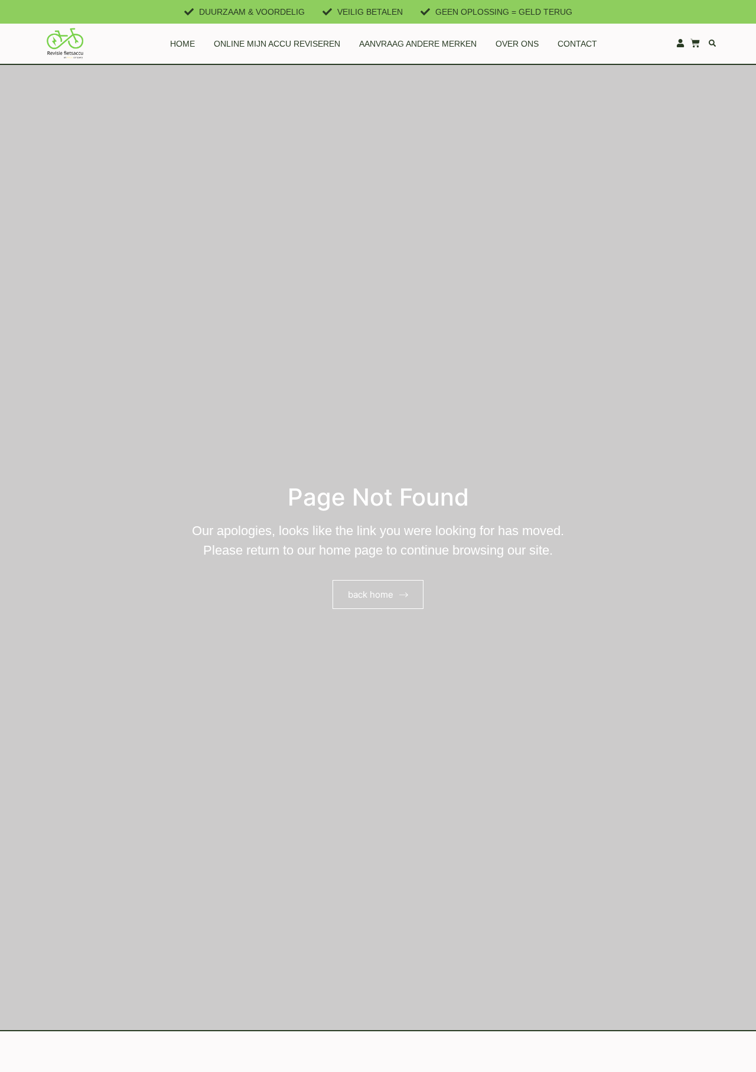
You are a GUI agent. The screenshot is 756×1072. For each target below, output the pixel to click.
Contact (577, 43)
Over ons (517, 43)
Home (182, 43)
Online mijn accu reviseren (277, 43)
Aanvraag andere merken (418, 43)
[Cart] (695, 43)
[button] (712, 43)
